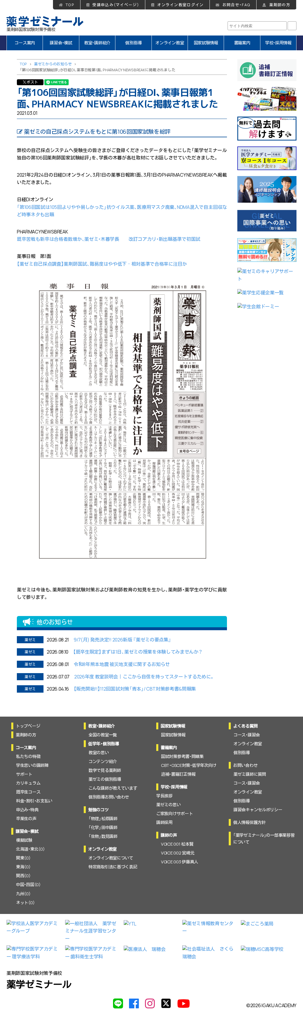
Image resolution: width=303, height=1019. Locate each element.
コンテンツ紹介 (102, 761)
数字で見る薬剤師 (104, 770)
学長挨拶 (164, 796)
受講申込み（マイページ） (115, 4)
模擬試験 (24, 840)
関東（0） (23, 858)
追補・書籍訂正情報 (178, 774)
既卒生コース (28, 792)
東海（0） (23, 867)
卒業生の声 (26, 818)
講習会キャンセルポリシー (257, 809)
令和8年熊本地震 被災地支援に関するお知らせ (122, 664)
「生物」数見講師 (102, 836)
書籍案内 (242, 43)
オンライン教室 (169, 43)
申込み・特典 (27, 809)
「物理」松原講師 (102, 818)
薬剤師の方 (279, 4)
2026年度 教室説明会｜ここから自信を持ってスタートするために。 (144, 676)
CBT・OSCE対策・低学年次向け (188, 765)
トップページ (28, 726)
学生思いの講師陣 (32, 765)
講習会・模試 (61, 43)
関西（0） (23, 875)
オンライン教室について (110, 858)
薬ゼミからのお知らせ (53, 64)
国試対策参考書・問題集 (182, 756)
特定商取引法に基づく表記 (112, 867)
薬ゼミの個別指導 (104, 779)
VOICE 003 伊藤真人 (179, 862)
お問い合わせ (245, 765)
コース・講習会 (246, 735)
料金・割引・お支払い (34, 801)
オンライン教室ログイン (180, 4)
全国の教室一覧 (102, 735)
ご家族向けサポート (174, 813)
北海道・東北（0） (30, 849)
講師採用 (164, 822)
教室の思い (98, 752)
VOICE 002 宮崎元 (177, 853)
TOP (70, 4)
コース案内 (24, 43)
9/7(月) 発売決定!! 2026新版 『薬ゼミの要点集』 (122, 639)
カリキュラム (28, 783)
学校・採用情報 (278, 43)
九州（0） (23, 894)
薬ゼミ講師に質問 (249, 774)
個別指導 (133, 43)
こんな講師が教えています (112, 788)
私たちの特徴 (28, 756)
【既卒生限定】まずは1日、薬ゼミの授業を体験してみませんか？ (137, 652)
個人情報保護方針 (249, 822)
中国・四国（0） (28, 884)
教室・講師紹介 (97, 43)
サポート (24, 774)
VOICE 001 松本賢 (177, 844)
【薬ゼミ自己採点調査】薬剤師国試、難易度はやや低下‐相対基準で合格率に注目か (102, 264)
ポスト (32, 82)
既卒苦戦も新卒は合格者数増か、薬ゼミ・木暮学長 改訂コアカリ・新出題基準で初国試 (108, 239)
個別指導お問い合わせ (108, 797)
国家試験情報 (206, 43)
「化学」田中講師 (102, 827)
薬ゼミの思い (168, 804)
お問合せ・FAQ (236, 4)
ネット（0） (25, 902)
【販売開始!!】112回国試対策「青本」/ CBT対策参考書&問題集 (135, 689)
